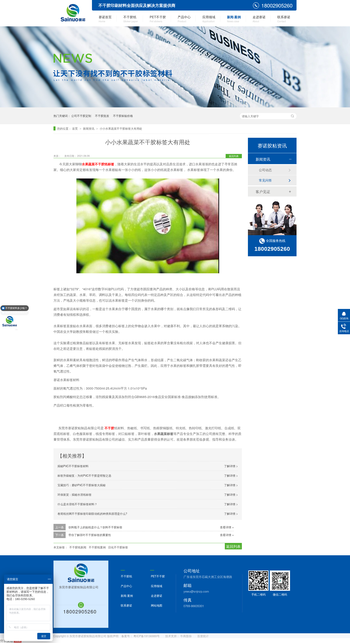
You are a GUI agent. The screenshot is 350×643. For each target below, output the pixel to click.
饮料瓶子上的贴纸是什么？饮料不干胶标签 (95, 527)
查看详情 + (227, 527)
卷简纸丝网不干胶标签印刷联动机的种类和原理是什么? (92, 514)
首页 (75, 128)
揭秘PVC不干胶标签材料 (73, 466)
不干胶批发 (102, 116)
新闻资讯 (89, 128)
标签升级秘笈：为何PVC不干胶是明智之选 (84, 475)
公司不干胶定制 (81, 116)
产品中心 (184, 19)
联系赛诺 (283, 19)
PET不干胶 (158, 19)
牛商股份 (186, 636)
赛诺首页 (105, 19)
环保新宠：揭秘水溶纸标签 (75, 494)
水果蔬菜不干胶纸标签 (98, 164)
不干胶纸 (130, 19)
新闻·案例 (234, 19)
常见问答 (265, 180)
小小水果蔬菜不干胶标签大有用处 (121, 128)
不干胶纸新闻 (77, 547)
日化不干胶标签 (118, 547)
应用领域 (208, 19)
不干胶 (109, 428)
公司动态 (265, 170)
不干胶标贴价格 (123, 116)
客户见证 (263, 191)
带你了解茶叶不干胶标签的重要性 (89, 535)
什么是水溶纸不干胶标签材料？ (77, 504)
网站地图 (156, 605)
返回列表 (234, 156)
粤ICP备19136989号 (146, 636)
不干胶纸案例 (97, 547)
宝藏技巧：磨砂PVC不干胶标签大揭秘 (82, 485)
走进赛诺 (259, 19)
